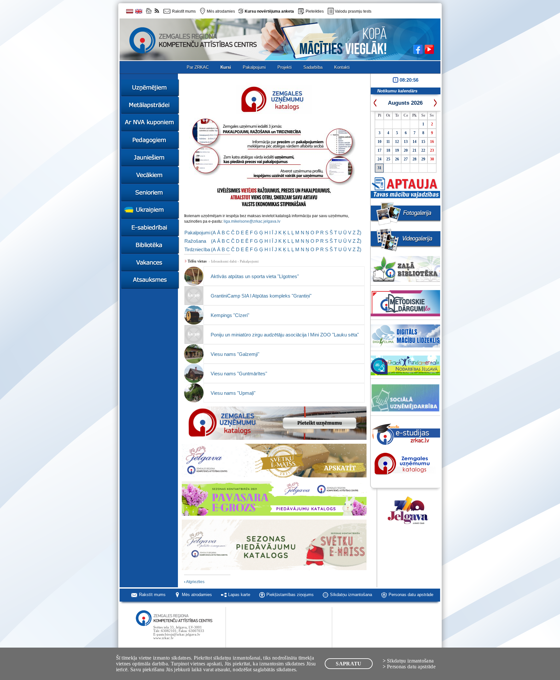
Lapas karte (239, 594)
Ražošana (195, 241)
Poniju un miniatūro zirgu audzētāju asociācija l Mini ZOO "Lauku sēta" (285, 334)
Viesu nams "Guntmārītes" (239, 373)
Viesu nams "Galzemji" (235, 354)
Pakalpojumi (197, 232)
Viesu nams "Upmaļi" (233, 393)
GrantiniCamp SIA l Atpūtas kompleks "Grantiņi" (261, 296)
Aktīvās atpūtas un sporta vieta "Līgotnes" (255, 276)
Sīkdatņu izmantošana (351, 594)
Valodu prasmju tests (353, 11)
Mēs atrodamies (197, 594)
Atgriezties (194, 582)
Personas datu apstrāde (411, 594)
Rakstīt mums (152, 594)
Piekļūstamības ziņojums (290, 594)
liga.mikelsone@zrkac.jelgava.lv (252, 221)
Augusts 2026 (405, 103)
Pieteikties (315, 11)
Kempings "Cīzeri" (230, 315)
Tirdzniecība (197, 249)
